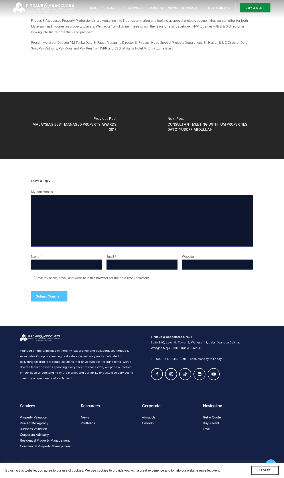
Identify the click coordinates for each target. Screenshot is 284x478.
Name (36, 256)
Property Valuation (33, 417)
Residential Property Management (45, 440)
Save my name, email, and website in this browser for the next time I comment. (93, 278)
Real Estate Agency (34, 423)
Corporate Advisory (34, 434)
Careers (148, 423)
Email (111, 256)
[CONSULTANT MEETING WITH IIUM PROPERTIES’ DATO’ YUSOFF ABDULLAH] (213, 125)
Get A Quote (212, 417)
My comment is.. (42, 192)
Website (188, 256)
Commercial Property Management (45, 446)
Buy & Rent (211, 423)
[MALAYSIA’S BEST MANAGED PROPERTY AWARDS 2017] (71, 125)
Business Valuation (33, 429)
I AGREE (264, 470)
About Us (148, 417)
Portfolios (88, 423)
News (85, 417)
